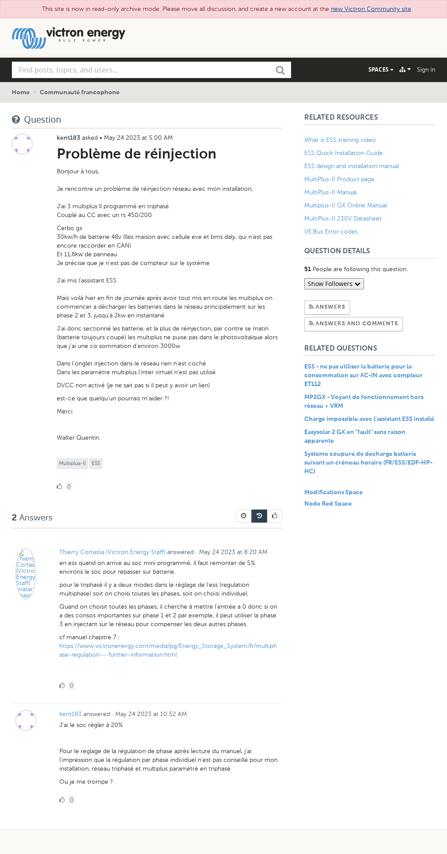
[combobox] (151, 70)
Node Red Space (328, 504)
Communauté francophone (80, 93)
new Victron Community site (371, 9)
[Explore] (405, 69)
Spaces (379, 69)
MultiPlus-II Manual (330, 192)
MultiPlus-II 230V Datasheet (343, 218)
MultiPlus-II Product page (340, 179)
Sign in (426, 69)
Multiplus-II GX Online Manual (345, 205)
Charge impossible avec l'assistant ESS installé (369, 419)
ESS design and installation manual (351, 166)
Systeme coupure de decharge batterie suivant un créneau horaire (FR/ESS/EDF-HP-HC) (368, 463)
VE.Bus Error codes (331, 231)
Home (21, 93)
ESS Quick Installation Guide (343, 153)
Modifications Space (333, 492)
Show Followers (331, 283)
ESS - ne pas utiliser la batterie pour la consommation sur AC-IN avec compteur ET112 (363, 375)
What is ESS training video (340, 140)
